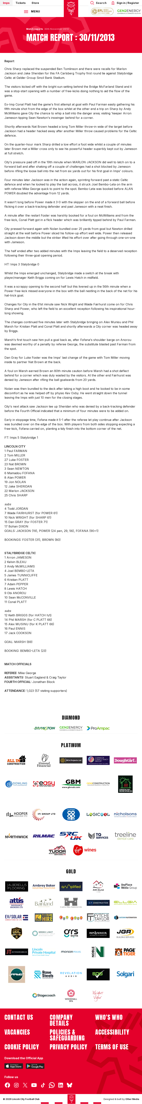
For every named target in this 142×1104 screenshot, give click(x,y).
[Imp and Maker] (98, 933)
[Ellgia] (125, 903)
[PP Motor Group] (16, 974)
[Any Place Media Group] (125, 886)
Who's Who (109, 1017)
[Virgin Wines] (84, 850)
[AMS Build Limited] (98, 886)
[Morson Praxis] (71, 952)
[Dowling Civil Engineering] (16, 784)
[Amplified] (71, 886)
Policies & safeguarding (67, 1035)
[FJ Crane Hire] (43, 917)
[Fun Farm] (71, 917)
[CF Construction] (98, 903)
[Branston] (43, 728)
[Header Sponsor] (129, 11)
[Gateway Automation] (125, 917)
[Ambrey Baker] (43, 886)
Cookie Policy (21, 1047)
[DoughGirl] (125, 760)
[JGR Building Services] (125, 933)
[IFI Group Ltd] (43, 814)
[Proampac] (98, 728)
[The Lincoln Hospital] (43, 952)
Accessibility (112, 1032)
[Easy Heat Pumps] (43, 784)
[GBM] (71, 784)
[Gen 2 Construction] (98, 784)
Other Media (132, 1099)
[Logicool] (98, 814)
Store (35, 2)
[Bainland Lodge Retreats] (43, 902)
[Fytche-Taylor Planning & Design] (98, 917)
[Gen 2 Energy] (71, 728)
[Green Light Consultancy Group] (43, 933)
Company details (61, 1020)
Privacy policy (68, 1047)
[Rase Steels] (43, 974)
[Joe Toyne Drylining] (16, 952)
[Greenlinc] (125, 784)
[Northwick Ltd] (16, 835)
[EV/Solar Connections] (16, 917)
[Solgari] (125, 974)
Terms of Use (112, 1047)
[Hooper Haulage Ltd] (16, 814)
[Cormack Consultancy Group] (98, 760)
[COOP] (71, 814)
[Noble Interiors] (98, 951)
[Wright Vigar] (98, 996)
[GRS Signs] (71, 933)
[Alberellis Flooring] (16, 886)
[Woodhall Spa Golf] (71, 996)
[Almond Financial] (43, 760)
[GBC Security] (16, 933)
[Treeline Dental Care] (125, 835)
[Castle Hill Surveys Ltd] (71, 902)
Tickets (21, 2)
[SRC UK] (71, 836)
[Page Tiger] (125, 952)
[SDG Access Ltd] (98, 974)
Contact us (18, 1017)
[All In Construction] (16, 760)
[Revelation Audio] (71, 974)
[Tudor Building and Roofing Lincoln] (57, 850)
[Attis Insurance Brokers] (16, 902)
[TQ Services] (98, 836)
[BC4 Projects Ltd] (71, 760)
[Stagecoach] (43, 996)
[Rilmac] (43, 836)
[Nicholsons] (125, 814)
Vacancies (17, 1032)
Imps (6, 2)
